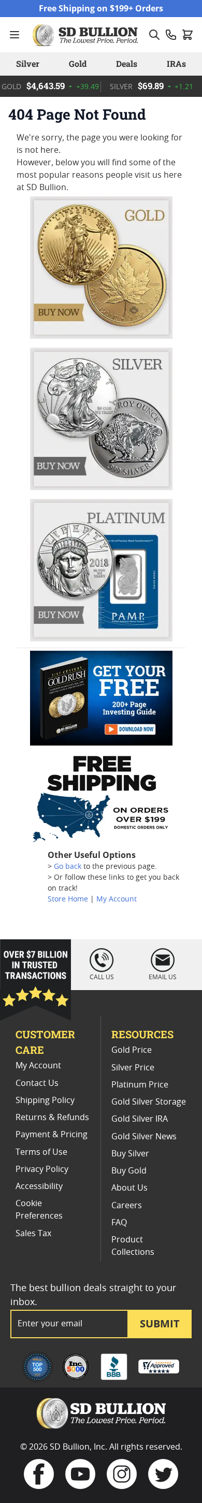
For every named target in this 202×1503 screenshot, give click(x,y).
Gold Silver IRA (139, 1119)
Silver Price (132, 1068)
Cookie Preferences (39, 1209)
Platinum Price (139, 1085)
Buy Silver (130, 1154)
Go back (67, 866)
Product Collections (132, 1246)
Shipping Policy (45, 1100)
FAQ (119, 1223)
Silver (27, 63)
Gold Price (131, 1050)
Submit (160, 1323)
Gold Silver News (144, 1137)
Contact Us (37, 1083)
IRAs (176, 63)
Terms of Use (41, 1152)
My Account (116, 899)
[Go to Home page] (86, 34)
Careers (126, 1205)
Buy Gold (129, 1171)
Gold (77, 63)
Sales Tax (33, 1233)
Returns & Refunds (52, 1117)
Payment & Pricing (52, 1134)
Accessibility (39, 1186)
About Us (129, 1188)
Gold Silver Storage (148, 1102)
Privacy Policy (42, 1169)
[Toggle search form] (154, 34)
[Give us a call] (171, 34)
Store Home (68, 899)
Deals (126, 63)
